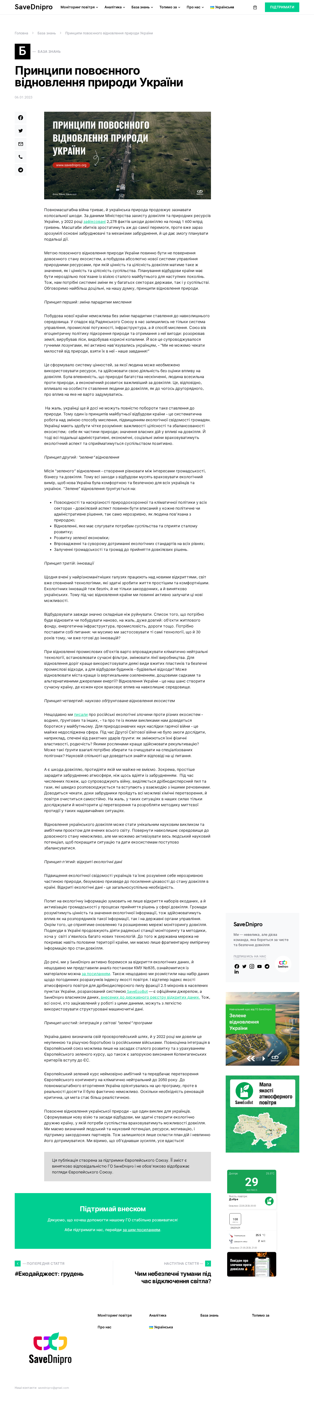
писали (81, 714)
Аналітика (157, 1315)
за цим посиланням (141, 1230)
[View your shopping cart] (255, 7)
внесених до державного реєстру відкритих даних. (150, 997)
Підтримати (282, 7)
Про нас (104, 1327)
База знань (47, 33)
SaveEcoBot (137, 991)
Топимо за (260, 1315)
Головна (21, 33)
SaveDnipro (34, 7)
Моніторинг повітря (115, 1315)
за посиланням (96, 974)
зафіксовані (94, 221)
